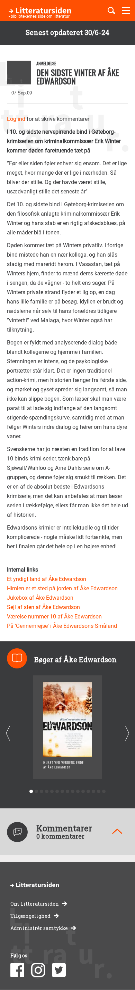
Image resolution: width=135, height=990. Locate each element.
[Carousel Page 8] (67, 791)
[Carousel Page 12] (88, 791)
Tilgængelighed (30, 916)
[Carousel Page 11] (83, 791)
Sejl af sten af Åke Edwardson (43, 607)
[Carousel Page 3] (41, 791)
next (127, 733)
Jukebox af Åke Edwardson (40, 597)
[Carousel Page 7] (62, 791)
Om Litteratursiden (34, 903)
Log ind (16, 119)
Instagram (38, 970)
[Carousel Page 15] (104, 791)
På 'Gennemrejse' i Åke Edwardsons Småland (62, 626)
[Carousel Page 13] (93, 791)
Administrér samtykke (39, 928)
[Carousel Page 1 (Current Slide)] (31, 791)
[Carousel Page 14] (98, 791)
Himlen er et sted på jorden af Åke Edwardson (62, 588)
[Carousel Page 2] (36, 791)
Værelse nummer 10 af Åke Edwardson (54, 616)
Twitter (59, 970)
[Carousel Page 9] (72, 791)
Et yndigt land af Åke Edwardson (46, 579)
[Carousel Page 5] (52, 791)
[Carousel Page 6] (57, 791)
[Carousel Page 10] (78, 791)
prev (7, 733)
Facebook (17, 970)
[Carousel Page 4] (47, 791)
